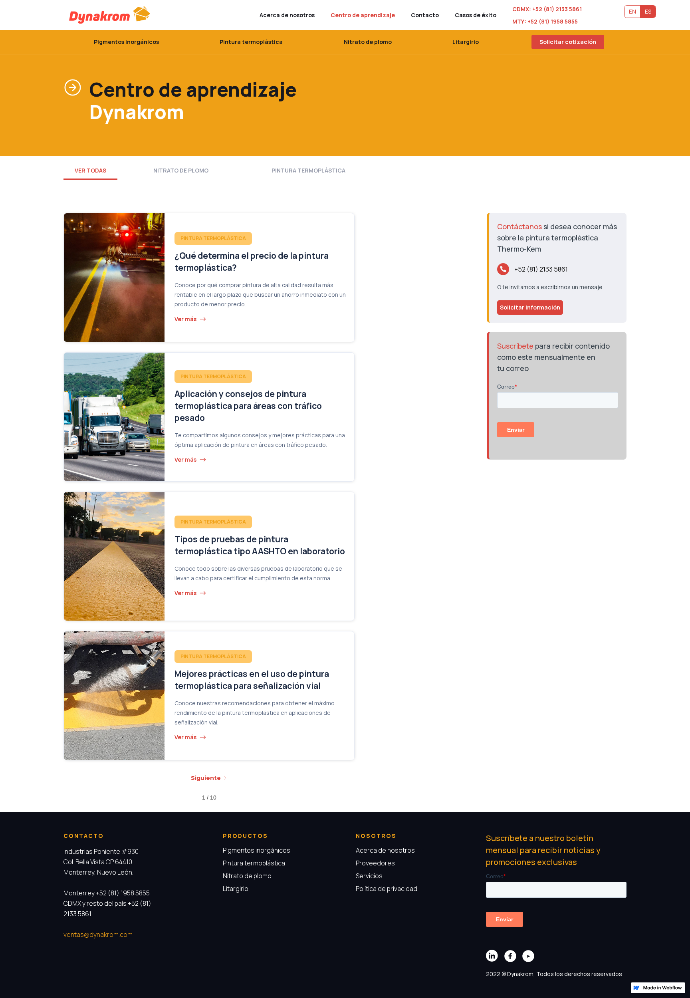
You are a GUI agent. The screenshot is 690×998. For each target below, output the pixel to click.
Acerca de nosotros (287, 15)
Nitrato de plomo (368, 42)
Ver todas (90, 170)
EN (632, 11)
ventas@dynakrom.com (98, 934)
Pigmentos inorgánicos (126, 42)
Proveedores (375, 863)
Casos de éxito (475, 15)
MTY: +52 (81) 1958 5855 (545, 21)
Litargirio (465, 42)
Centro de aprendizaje (363, 15)
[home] (110, 15)
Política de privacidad (386, 888)
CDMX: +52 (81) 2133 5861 (547, 9)
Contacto (425, 15)
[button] (567, 42)
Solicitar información (530, 307)
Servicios (369, 875)
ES (648, 11)
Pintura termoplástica (251, 42)
